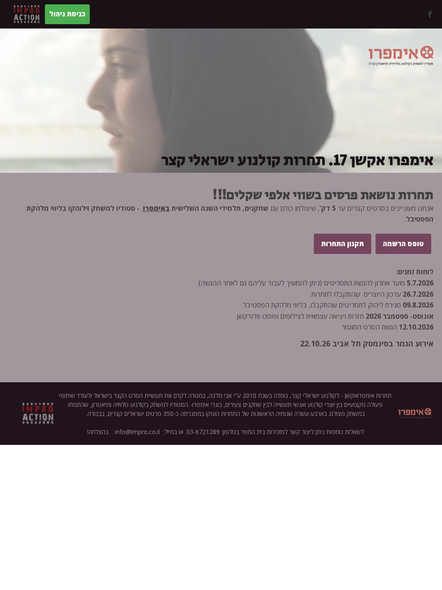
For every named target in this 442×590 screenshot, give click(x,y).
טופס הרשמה (403, 243)
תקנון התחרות (342, 243)
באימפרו (155, 208)
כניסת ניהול (67, 14)
